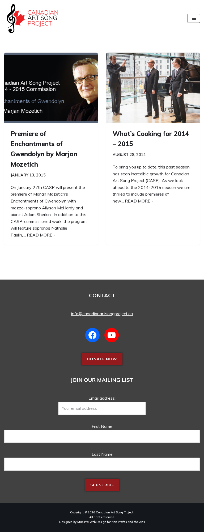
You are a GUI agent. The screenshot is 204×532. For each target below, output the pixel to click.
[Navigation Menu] (194, 18)
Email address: (102, 398)
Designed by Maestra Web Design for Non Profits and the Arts (102, 522)
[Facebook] (92, 335)
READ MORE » (41, 235)
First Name (102, 426)
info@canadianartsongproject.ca (102, 313)
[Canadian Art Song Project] (31, 18)
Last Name (102, 454)
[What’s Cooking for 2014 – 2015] (153, 88)
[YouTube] (111, 335)
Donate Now (102, 359)
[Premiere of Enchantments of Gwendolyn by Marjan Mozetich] (51, 88)
